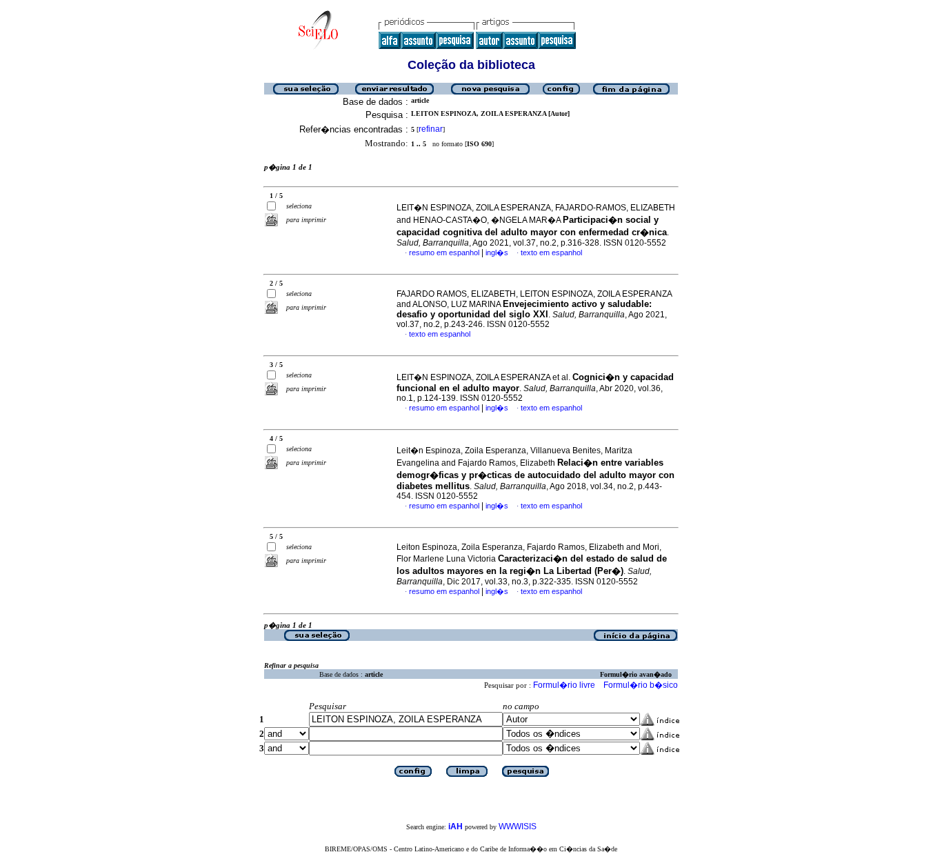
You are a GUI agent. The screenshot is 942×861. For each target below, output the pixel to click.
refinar (431, 129)
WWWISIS (518, 826)
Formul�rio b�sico (640, 685)
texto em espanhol (551, 252)
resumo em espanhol (444, 252)
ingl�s (496, 252)
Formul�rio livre (564, 685)
